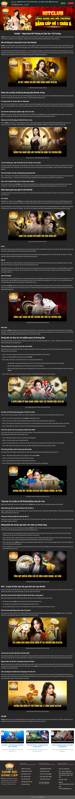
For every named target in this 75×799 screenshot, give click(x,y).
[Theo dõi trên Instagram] (42, 783)
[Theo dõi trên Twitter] (45, 783)
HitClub (14, 1)
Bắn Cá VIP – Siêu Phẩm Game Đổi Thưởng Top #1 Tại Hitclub (12, 745)
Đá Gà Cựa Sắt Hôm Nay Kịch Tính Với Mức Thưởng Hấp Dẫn (62, 745)
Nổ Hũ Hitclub (22, 1)
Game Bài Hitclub (44, 1)
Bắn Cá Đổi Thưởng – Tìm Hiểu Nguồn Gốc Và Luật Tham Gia (37, 745)
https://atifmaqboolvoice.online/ (66, 784)
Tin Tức (27, 4)
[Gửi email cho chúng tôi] (48, 783)
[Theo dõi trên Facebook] (40, 783)
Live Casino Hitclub (33, 1)
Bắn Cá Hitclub (54, 1)
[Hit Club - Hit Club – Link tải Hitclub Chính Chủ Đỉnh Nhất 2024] (5, 3)
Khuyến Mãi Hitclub (17, 4)
